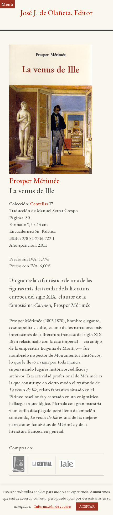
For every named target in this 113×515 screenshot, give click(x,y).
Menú (7, 4)
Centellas (39, 203)
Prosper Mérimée (34, 181)
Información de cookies (52, 506)
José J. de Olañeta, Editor (56, 13)
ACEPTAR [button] (87, 506)
